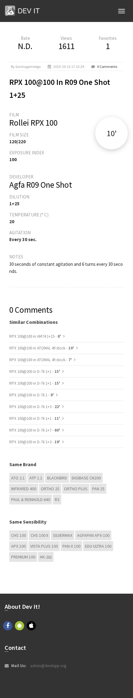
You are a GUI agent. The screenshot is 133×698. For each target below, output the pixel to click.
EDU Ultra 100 (98, 546)
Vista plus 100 (44, 546)
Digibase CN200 (86, 478)
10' (112, 133)
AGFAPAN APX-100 (93, 535)
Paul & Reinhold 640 (30, 499)
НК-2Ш (46, 557)
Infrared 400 (23, 488)
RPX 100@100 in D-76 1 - (32, 395)
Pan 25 (98, 488)
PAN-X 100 (71, 546)
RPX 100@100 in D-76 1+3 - (35, 406)
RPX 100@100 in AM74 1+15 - (35, 336)
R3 (57, 499)
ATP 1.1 (35, 478)
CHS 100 (18, 535)
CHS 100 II (39, 535)
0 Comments (107, 66)
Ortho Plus (76, 488)
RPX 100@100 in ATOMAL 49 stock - (42, 348)
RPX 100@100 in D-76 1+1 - (35, 418)
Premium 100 (23, 557)
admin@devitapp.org (48, 665)
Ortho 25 (50, 488)
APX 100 (18, 546)
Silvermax (62, 535)
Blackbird (57, 478)
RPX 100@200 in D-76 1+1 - (35, 371)
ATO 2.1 (18, 478)
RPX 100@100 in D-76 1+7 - (35, 430)
